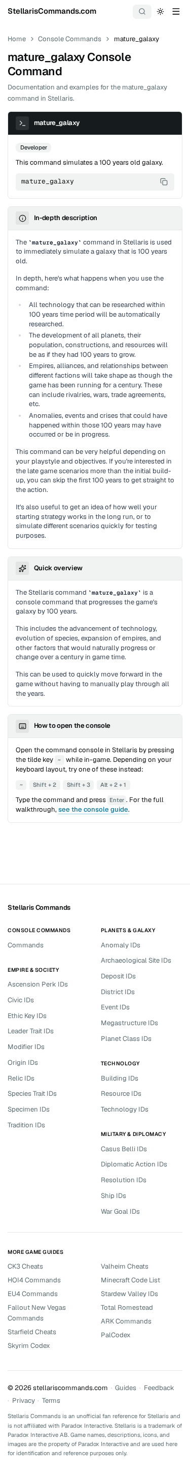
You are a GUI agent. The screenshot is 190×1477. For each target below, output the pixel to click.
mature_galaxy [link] (136, 39)
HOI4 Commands (34, 1280)
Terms (51, 1400)
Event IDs (115, 1007)
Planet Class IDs (126, 1038)
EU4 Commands (33, 1293)
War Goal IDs (120, 1211)
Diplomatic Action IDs (134, 1164)
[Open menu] (175, 11)
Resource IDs (121, 1093)
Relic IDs (21, 1078)
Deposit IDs (118, 976)
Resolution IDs (123, 1180)
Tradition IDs (26, 1125)
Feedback (159, 1387)
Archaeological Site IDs (136, 960)
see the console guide (93, 809)
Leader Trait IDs (31, 1031)
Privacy (23, 1400)
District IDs (118, 992)
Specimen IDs (29, 1109)
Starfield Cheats (32, 1332)
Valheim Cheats (124, 1266)
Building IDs (119, 1078)
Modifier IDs (26, 1046)
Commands (26, 945)
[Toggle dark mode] (160, 11)
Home (17, 39)
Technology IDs (124, 1109)
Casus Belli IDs (124, 1149)
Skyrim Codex (29, 1345)
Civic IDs (21, 1000)
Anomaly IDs (120, 945)
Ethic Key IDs (27, 1015)
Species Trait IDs (32, 1093)
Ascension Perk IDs (38, 984)
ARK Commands (126, 1321)
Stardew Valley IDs (129, 1293)
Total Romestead (127, 1307)
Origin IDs (23, 1062)
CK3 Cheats (25, 1266)
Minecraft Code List (130, 1280)
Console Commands (69, 39)
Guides (125, 1387)
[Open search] (142, 11)
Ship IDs (113, 1195)
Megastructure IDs (129, 1023)
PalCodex (116, 1335)
